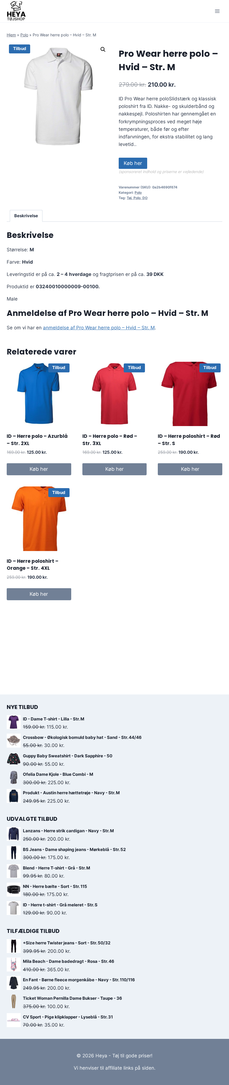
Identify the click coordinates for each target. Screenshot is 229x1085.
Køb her (133, 163)
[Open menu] (217, 11)
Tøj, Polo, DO (137, 198)
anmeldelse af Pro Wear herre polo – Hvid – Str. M (99, 327)
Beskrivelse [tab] (26, 215)
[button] (103, 49)
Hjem (11, 34)
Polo (24, 34)
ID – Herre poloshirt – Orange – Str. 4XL (32, 565)
